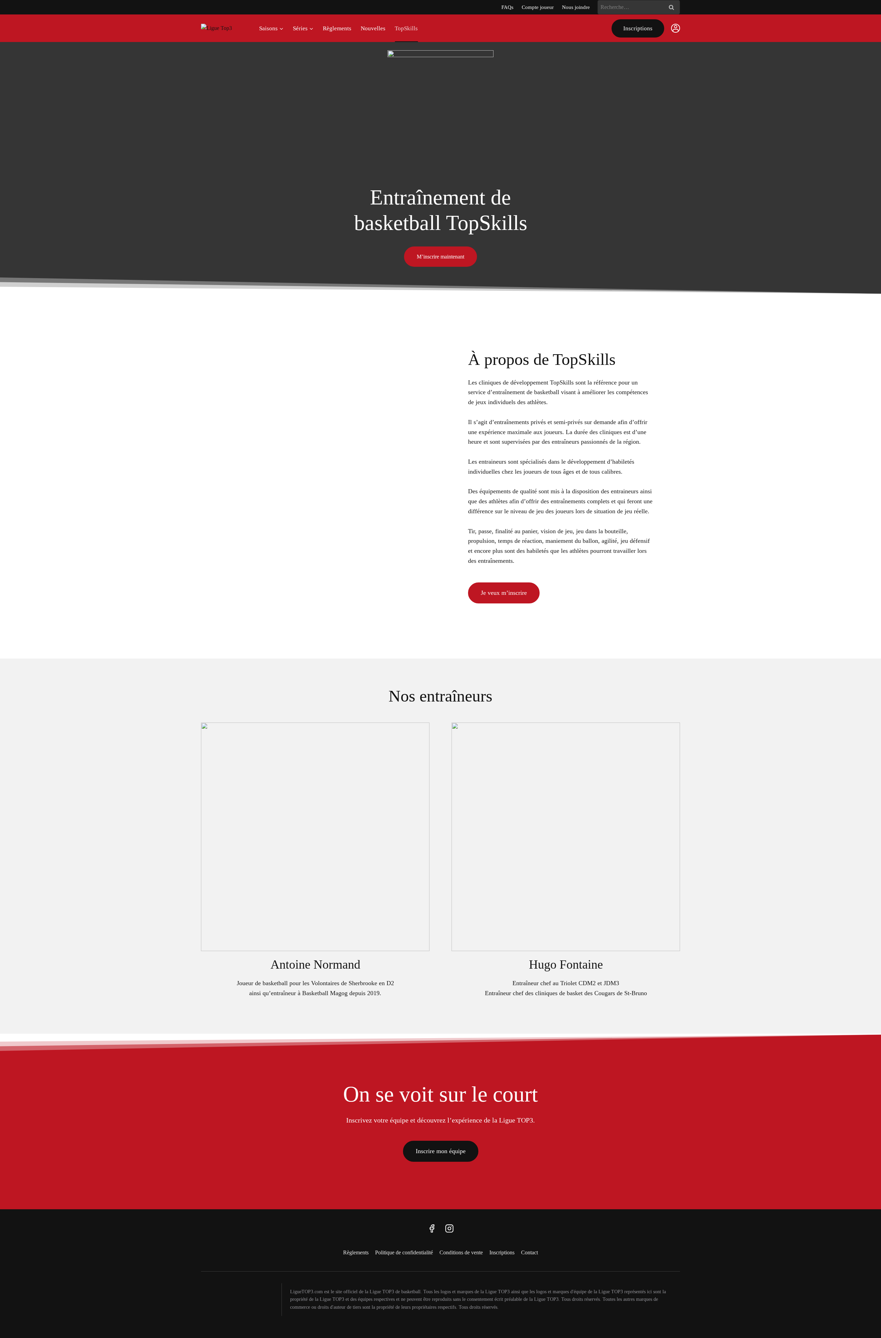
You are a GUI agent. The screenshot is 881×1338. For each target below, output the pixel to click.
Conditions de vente (461, 1252)
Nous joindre (576, 7)
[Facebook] (431, 1228)
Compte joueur (538, 7)
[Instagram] (449, 1228)
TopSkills (406, 28)
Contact (529, 1252)
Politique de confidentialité (404, 1252)
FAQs (507, 7)
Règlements (337, 28)
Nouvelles (373, 28)
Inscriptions (637, 28)
